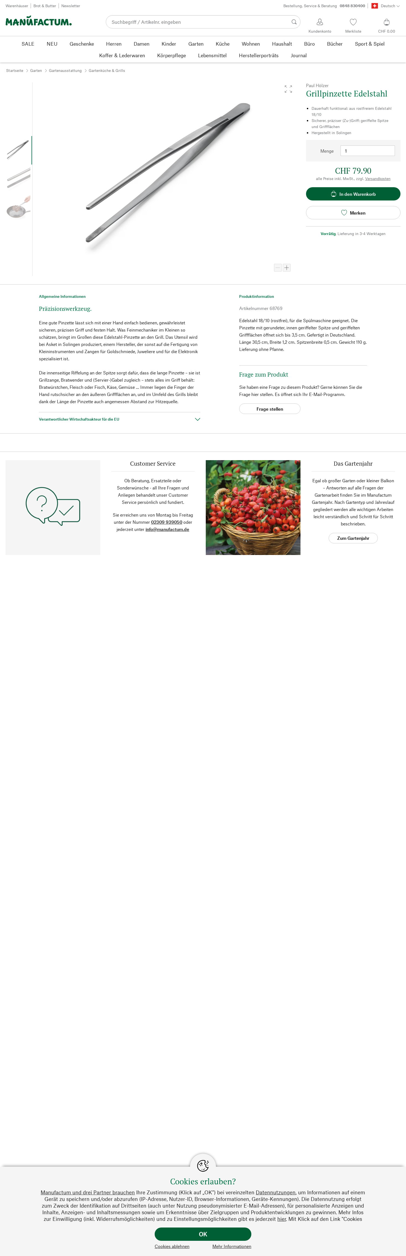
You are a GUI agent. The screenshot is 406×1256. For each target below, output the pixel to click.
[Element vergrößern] (287, 268)
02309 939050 (166, 522)
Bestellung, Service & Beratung (324, 5)
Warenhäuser (17, 5)
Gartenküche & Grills (107, 70)
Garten (36, 70)
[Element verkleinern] (278, 268)
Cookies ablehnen (172, 1246)
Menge (327, 150)
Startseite (14, 70)
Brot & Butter (44, 5)
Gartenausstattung (65, 70)
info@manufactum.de (167, 529)
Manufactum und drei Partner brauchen (88, 1192)
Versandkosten (378, 178)
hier (281, 1219)
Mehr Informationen (231, 1246)
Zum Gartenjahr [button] (353, 538)
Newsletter (70, 5)
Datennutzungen (276, 1192)
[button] (288, 89)
